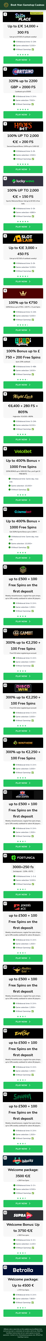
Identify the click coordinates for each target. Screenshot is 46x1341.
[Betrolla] (23, 1270)
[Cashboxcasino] (23, 570)
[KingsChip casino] (23, 1033)
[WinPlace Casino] (23, 17)
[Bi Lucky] (23, 1161)
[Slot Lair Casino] (23, 239)
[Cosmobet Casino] (23, 512)
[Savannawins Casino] (23, 1097)
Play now (22, 60)
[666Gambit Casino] (23, 633)
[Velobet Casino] (23, 451)
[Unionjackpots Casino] (23, 795)
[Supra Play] (23, 1215)
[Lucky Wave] (23, 181)
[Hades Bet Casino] (23, 126)
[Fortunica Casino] (23, 858)
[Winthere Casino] (23, 743)
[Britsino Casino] (23, 72)
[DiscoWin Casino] (23, 688)
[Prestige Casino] (23, 293)
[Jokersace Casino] (23, 906)
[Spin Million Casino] (23, 342)
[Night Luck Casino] (23, 397)
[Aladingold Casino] (23, 970)
